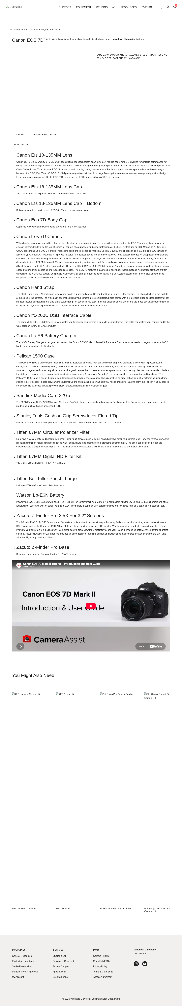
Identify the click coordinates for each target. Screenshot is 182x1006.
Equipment (83, 7)
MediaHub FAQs (101, 961)
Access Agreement (102, 977)
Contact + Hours (101, 956)
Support (65, 7)
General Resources (22, 956)
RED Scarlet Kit (64, 908)
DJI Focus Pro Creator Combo (115, 908)
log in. (58, 29)
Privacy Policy (100, 966)
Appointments (60, 971)
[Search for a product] (160, 7)
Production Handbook (23, 961)
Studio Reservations (22, 966)
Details (20, 134)
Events (147, 7)
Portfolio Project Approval (25, 971)
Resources (128, 7)
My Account (18, 977)
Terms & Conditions (103, 971)
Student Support (61, 966)
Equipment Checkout (63, 961)
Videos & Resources (44, 134)
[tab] (20, 134)
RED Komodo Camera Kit (25, 908)
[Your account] (167, 7)
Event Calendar (60, 977)
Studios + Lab (105, 7)
